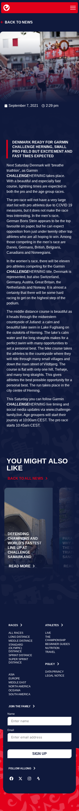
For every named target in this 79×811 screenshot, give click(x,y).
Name (11, 714)
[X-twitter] (20, 778)
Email (10, 730)
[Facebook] (11, 778)
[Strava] (38, 778)
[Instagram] (29, 778)
